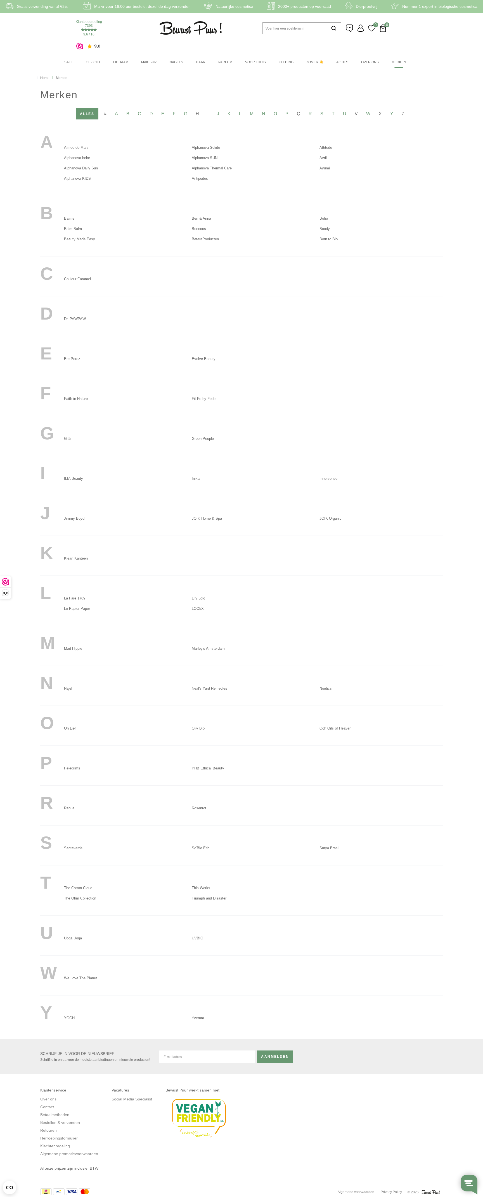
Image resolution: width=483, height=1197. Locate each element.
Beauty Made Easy (79, 239)
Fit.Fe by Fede (204, 399)
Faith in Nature (76, 399)
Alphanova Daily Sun (81, 168)
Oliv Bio (198, 728)
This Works (201, 888)
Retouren (48, 1130)
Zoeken (334, 28)
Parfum (225, 62)
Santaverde (73, 848)
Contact (47, 1107)
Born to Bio (328, 239)
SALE (68, 62)
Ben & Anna (201, 218)
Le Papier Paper (77, 608)
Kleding (286, 62)
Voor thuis (255, 62)
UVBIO (197, 938)
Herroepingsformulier (59, 1138)
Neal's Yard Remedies (209, 688)
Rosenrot (199, 808)
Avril (323, 158)
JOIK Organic (330, 518)
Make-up (149, 62)
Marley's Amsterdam (208, 648)
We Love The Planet (80, 978)
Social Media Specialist (132, 1099)
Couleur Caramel (77, 279)
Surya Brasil (329, 848)
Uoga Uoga (73, 938)
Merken (399, 62)
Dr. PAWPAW (75, 319)
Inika (196, 478)
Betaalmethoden (54, 1114)
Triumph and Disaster (209, 898)
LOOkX (198, 608)
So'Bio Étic (201, 848)
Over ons (370, 62)
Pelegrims (72, 768)
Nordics (325, 688)
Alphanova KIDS (77, 178)
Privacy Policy (391, 1192)
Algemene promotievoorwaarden (69, 1154)
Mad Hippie (73, 648)
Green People (203, 438)
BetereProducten (205, 239)
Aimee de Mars (76, 147)
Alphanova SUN (204, 158)
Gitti (67, 438)
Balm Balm (73, 229)
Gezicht (93, 62)
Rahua (69, 808)
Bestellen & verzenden (60, 1122)
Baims (69, 218)
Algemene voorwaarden (356, 1192)
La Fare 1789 (74, 598)
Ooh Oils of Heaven (335, 728)
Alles (87, 114)
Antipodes (200, 178)
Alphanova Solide (206, 147)
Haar (200, 62)
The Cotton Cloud (78, 888)
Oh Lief (70, 728)
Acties (342, 62)
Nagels (176, 62)
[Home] (191, 28)
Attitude (325, 147)
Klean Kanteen (76, 558)
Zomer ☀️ (314, 62)
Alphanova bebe (77, 158)
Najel (68, 688)
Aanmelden (275, 1057)
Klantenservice (349, 28)
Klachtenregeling (55, 1146)
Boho (323, 218)
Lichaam (120, 62)
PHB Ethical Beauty (208, 768)
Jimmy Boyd (74, 518)
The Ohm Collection (80, 898)
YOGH (69, 1018)
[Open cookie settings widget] (9, 1187)
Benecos (199, 229)
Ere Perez (72, 359)
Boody (324, 229)
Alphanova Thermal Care (212, 168)
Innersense (328, 478)
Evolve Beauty (204, 359)
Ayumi (324, 168)
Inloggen (360, 28)
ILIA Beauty (73, 478)
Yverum (198, 1018)
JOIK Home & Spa (207, 518)
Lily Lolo (198, 598)
